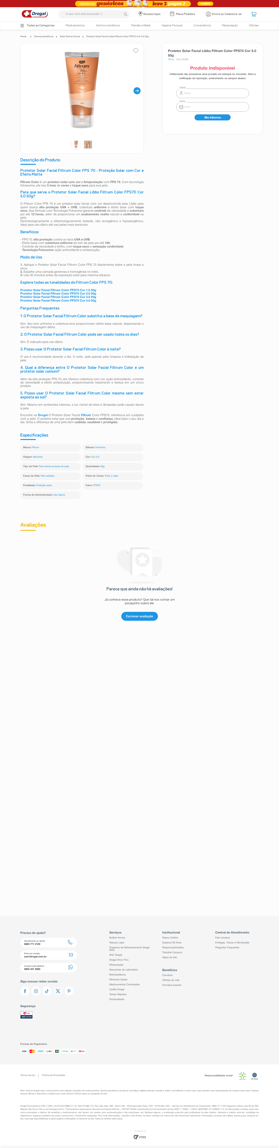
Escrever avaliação (139, 616)
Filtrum (35, 447)
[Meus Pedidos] (172, 14)
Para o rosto (111, 476)
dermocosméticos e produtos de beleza (119, 1091)
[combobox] (94, 14)
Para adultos (47, 476)
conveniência (177, 1091)
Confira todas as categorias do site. (91, 1094)
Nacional (38, 457)
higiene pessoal (147, 1091)
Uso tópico (59, 495)
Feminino (100, 447)
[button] (254, 14)
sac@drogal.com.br (55, 1109)
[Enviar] (213, 117)
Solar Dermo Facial (70, 36)
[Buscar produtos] (125, 14)
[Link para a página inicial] (24, 36)
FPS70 (96, 485)
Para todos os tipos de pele (54, 466)
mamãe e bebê (162, 1091)
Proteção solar (44, 485)
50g (102, 466)
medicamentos (92, 1091)
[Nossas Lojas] (141, 14)
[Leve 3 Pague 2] (139, 3)
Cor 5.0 (95, 457)
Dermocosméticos (43, 36)
